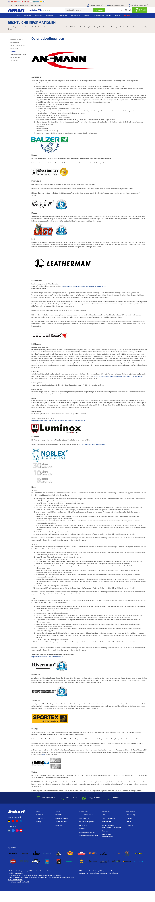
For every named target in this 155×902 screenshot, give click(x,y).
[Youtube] (21, 830)
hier (43, 754)
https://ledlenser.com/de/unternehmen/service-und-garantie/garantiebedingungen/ (58, 420)
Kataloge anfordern (61, 818)
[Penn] (13, 861)
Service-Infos (14, 48)
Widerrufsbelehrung (108, 818)
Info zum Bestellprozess (17, 45)
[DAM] (58, 861)
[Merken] (126, 10)
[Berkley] (81, 853)
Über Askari (39, 815)
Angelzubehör (75, 15)
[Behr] (81, 861)
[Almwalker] (127, 853)
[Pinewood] (93, 861)
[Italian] (24, 1)
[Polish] (31, 1)
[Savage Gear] (116, 853)
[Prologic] (127, 861)
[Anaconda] (58, 853)
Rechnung (129, 825)
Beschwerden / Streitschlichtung (107, 835)
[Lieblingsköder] (104, 853)
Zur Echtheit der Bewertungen (15, 59)
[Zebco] (138, 861)
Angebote (27, 15)
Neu (18, 15)
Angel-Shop (33, 10)
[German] (12, 1)
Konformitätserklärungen (18, 55)
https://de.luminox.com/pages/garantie (92, 444)
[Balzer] (70, 861)
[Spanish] (40, 1)
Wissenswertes (14, 42)
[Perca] (24, 861)
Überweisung (130, 815)
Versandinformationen (15, 880)
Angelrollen (49, 15)
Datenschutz (106, 822)
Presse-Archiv (40, 818)
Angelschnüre (62, 15)
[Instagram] (17, 830)
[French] (21, 1)
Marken (117, 15)
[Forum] (9, 830)
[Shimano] (47, 853)
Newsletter (58, 815)
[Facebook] (13, 830)
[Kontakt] (122, 10)
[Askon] (104, 861)
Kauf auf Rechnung (96, 5)
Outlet (127, 15)
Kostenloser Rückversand (139, 5)
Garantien (13, 52)
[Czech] (43, 1)
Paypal (128, 822)
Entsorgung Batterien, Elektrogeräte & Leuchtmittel (111, 826)
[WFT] (70, 853)
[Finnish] (18, 1)
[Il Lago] (36, 853)
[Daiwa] (24, 853)
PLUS (136, 15)
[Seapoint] (47, 861)
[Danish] (15, 1)
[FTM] (138, 853)
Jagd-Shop (46, 10)
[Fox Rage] (36, 861)
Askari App (58, 825)
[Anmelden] (130, 10)
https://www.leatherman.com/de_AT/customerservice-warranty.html (83, 286)
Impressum (106, 831)
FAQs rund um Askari (16, 39)
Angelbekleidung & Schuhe (102, 15)
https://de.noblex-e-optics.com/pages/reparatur (47, 656)
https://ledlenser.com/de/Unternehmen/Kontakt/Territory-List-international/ (119, 376)
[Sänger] (116, 861)
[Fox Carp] (93, 853)
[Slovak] (37, 1)
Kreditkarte (129, 818)
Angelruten (38, 15)
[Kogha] (13, 853)
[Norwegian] (28, 1)
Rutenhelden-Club (61, 822)
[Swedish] (34, 1)
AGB (103, 815)
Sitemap (38, 822)
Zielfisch (87, 15)
